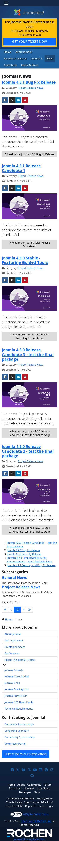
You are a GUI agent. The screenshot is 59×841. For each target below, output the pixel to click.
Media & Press (29, 65)
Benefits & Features (15, 58)
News (50, 58)
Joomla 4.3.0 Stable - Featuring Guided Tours (25, 260)
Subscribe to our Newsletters (26, 754)
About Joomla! (23, 52)
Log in (50, 806)
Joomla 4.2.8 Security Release (24, 554)
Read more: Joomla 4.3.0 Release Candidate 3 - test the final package (30, 433)
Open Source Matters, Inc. (36, 821)
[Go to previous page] (11, 610)
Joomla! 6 (36, 58)
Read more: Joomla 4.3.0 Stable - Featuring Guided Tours (30, 336)
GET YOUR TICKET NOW (29, 41)
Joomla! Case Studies (17, 676)
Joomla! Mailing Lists (17, 689)
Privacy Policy (45, 798)
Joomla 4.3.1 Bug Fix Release (29, 82)
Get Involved (12, 653)
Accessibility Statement (20, 798)
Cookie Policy (14, 802)
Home (7, 52)
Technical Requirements (19, 708)
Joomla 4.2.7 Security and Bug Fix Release (31, 565)
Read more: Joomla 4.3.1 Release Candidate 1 (30, 244)
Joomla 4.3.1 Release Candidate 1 (21, 168)
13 (17, 609)
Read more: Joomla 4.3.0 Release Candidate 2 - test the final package (30, 529)
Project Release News (30, 87)
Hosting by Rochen (29, 839)
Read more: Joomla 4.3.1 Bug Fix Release (30, 154)
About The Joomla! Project (20, 660)
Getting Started (14, 640)
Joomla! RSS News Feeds (19, 702)
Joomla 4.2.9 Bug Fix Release (23, 550)
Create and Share (15, 647)
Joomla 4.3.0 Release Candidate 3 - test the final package (28, 354)
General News (14, 577)
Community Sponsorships (20, 737)
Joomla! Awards (14, 670)
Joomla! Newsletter (16, 695)
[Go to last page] (29, 610)
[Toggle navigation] (6, 3)
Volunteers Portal (15, 743)
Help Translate (14, 806)
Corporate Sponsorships (19, 724)
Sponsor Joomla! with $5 (38, 802)
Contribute (10, 65)
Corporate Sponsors (17, 730)
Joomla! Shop (12, 683)
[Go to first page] (5, 610)
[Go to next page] (23, 610)
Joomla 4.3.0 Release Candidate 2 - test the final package (28, 451)
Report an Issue (34, 806)
